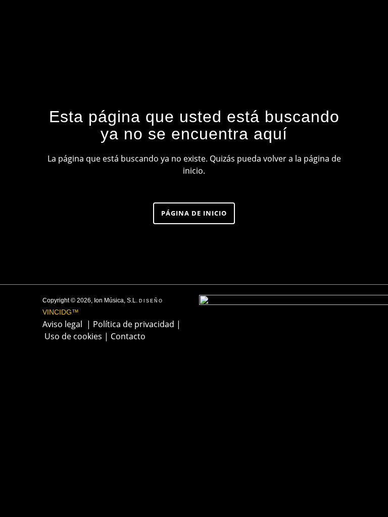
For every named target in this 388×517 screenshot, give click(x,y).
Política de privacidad (133, 324)
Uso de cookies (73, 336)
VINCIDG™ (60, 312)
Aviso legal (62, 324)
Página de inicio (194, 213)
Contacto (128, 336)
